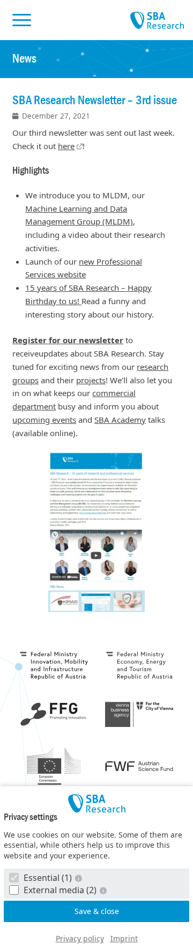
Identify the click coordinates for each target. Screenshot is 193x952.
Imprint (124, 938)
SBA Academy (120, 419)
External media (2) (60, 890)
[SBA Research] (96, 803)
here (66, 146)
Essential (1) (47, 878)
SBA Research (157, 21)
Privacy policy (80, 938)
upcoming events (44, 419)
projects (91, 380)
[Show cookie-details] (79, 878)
